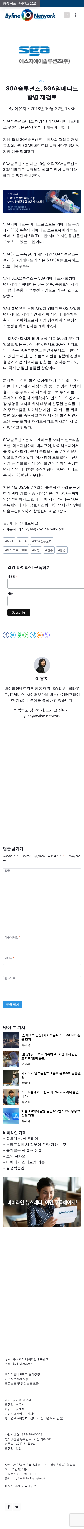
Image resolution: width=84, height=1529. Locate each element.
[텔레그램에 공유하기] (33, 635)
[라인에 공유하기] (20, 635)
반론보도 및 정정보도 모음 (22, 1383)
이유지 (20, 108)
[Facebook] (8, 1507)
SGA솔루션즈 (42, 541)
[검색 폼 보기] (67, 15)
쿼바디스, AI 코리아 (22, 1138)
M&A (9, 541)
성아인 (25, 1083)
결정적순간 (15, 1168)
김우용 (25, 1102)
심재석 (25, 1045)
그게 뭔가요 (15, 1156)
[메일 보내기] (40, 635)
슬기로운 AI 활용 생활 (24, 1150)
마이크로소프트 (16, 550)
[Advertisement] (42, 794)
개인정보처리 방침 (17, 1379)
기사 (42, 80)
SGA (23, 541)
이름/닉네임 (12, 937)
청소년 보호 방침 (51, 1418)
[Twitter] (17, 1507)
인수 (49, 550)
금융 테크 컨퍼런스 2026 (19, 3)
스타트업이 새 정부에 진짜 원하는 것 (36, 1144)
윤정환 (25, 1064)
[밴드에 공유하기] (26, 635)
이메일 (9, 957)
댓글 (8, 870)
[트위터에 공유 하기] (13, 635)
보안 (36, 550)
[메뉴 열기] (75, 15)
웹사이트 (9, 978)
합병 (62, 550)
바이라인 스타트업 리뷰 (25, 1162)
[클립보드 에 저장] (46, 635)
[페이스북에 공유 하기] (6, 635)
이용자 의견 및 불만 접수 (21, 1486)
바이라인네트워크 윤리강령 (22, 1374)
